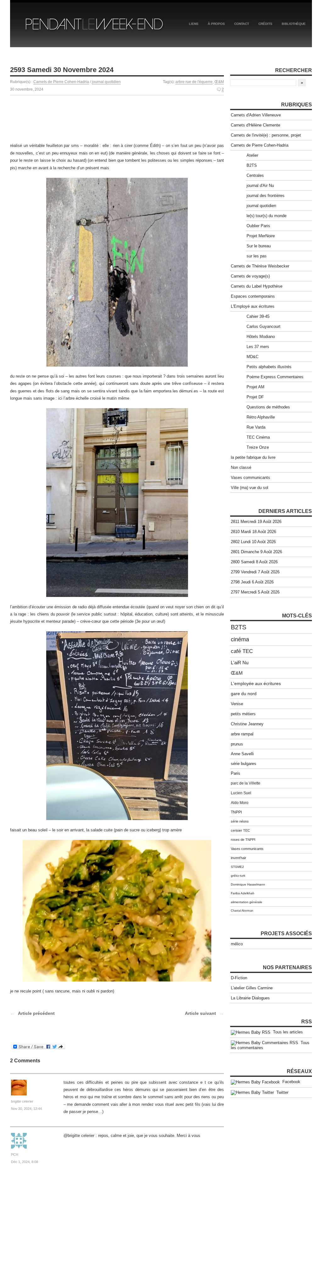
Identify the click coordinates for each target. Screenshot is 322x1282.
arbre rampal (242, 734)
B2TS (238, 627)
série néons (240, 821)
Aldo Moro (239, 803)
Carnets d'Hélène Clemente (255, 125)
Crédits (265, 23)
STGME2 (237, 867)
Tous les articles (286, 1032)
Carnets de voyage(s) (250, 276)
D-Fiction (239, 978)
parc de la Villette (245, 783)
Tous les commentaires (270, 1045)
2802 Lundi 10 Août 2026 (253, 541)
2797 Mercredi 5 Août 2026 (255, 592)
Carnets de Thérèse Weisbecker (260, 266)
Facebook (290, 1081)
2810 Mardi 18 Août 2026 (253, 531)
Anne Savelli (242, 754)
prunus (237, 744)
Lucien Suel (241, 793)
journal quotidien (106, 82)
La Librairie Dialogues (250, 998)
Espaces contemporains (253, 296)
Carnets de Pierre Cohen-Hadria (61, 82)
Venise (237, 703)
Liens (193, 23)
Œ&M (219, 82)
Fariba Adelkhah (242, 893)
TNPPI (236, 812)
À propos (216, 23)
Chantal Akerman (242, 910)
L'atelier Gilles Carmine (252, 988)
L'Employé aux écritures (253, 306)
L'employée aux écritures (256, 683)
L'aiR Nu (239, 662)
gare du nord (244, 693)
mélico (237, 944)
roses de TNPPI (243, 839)
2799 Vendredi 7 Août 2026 (255, 572)
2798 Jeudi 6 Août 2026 (252, 582)
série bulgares (243, 764)
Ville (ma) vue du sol (249, 487)
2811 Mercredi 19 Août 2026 (256, 521)
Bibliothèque (294, 23)
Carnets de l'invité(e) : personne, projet (266, 135)
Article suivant (200, 1013)
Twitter (281, 1092)
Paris (235, 773)
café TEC (242, 651)
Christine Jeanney (247, 724)
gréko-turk (238, 875)
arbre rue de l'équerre (194, 82)
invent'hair (238, 858)
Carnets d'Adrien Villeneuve (256, 115)
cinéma (240, 639)
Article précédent (36, 1013)
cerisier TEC (240, 830)
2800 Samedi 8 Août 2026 (254, 561)
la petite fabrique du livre (253, 457)
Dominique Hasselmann (248, 884)
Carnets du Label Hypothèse (256, 286)
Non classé (241, 467)
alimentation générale (246, 902)
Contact (241, 23)
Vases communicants (250, 477)
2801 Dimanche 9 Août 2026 (256, 551)
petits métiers (243, 713)
